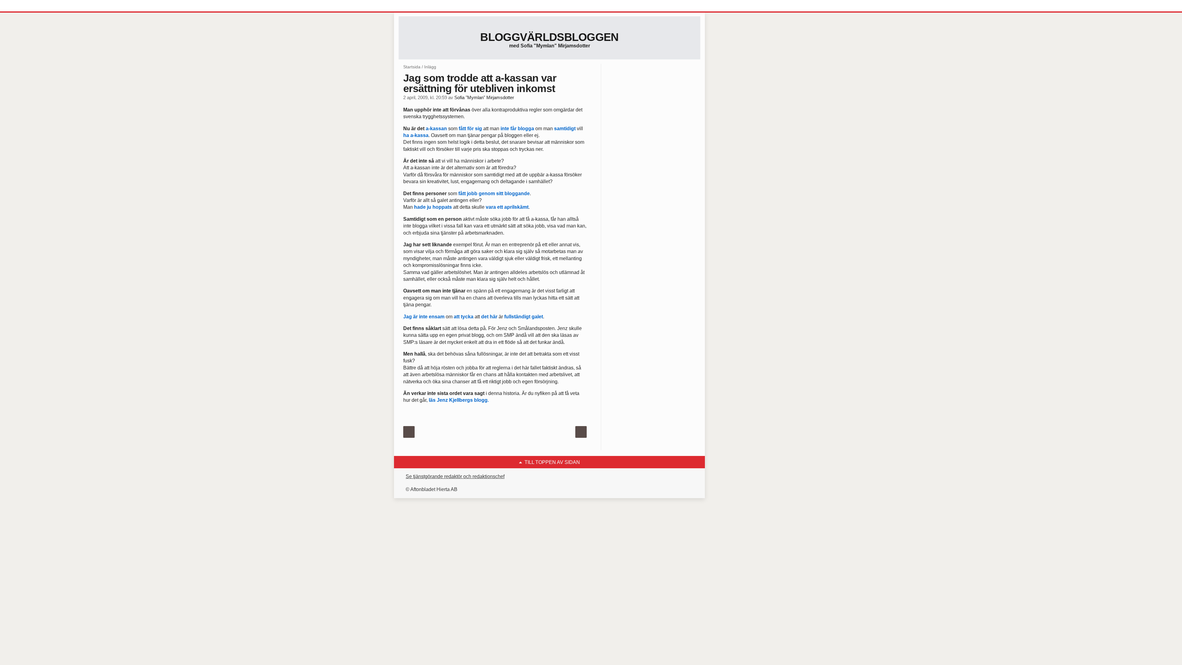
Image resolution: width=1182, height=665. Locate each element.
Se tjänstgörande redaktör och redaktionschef (455, 476)
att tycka (463, 316)
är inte (420, 316)
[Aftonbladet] (422, 6)
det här (489, 316)
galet (537, 316)
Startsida (411, 66)
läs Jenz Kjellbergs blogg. (459, 400)
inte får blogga (517, 128)
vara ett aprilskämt (507, 207)
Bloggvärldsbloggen (549, 37)
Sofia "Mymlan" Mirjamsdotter (484, 97)
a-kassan (436, 128)
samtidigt (565, 128)
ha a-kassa (415, 135)
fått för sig (470, 128)
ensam (436, 316)
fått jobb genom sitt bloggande (494, 193)
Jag (407, 316)
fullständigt (516, 316)
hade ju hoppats (433, 207)
